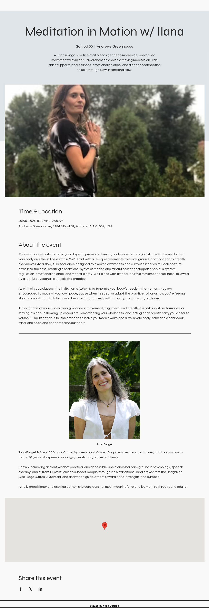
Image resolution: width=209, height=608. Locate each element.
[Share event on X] (30, 589)
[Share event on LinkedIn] (40, 589)
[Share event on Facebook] (20, 589)
